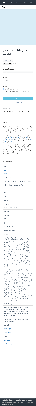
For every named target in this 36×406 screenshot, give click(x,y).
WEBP (11, 140)
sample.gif (7, 329)
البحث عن (17, 400)
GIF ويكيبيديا (7, 340)
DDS (21, 140)
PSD (6, 140)
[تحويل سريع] (32, 2)
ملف (5, 60)
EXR (26, 140)
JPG (8, 138)
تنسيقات (30, 400)
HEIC (10, 142)
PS (31, 138)
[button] (11, 2)
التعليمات (4, 400)
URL (10, 60)
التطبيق (24, 400)
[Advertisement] (18, 27)
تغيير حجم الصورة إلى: (11, 91)
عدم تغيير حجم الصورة (11, 89)
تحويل (4, 7)
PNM (30, 140)
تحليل (10, 400)
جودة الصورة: (7, 77)
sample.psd (7, 332)
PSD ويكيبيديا (8, 344)
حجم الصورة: (7, 86)
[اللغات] (26, 2)
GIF (22, 138)
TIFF (17, 138)
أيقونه (12, 7)
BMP (26, 138)
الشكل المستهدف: (8, 69)
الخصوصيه (5, 404)
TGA (16, 140)
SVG (6, 142)
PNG (12, 138)
